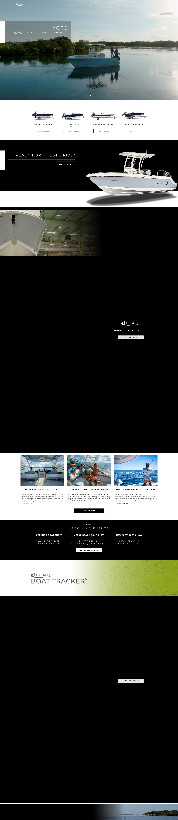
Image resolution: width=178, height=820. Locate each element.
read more (29, 503)
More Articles (89, 510)
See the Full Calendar (89, 550)
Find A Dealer (151, 5)
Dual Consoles (114, 5)
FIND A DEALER (65, 164)
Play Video (132, 337)
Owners (127, 5)
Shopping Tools (138, 5)
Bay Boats (100, 5)
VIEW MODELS (43, 131)
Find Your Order (131, 681)
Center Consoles (70, 5)
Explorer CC (87, 5)
